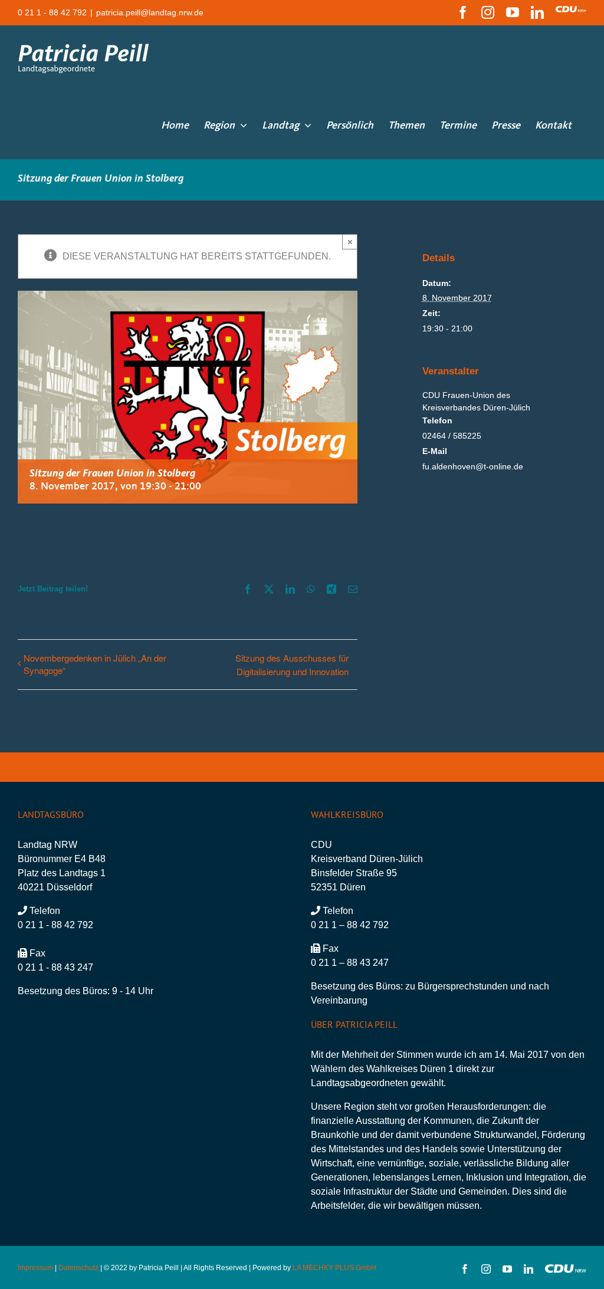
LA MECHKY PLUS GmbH (334, 1268)
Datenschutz (78, 1268)
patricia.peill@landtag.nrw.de (149, 12)
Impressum (35, 1268)
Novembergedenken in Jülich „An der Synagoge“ (95, 664)
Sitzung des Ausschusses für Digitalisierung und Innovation (291, 665)
